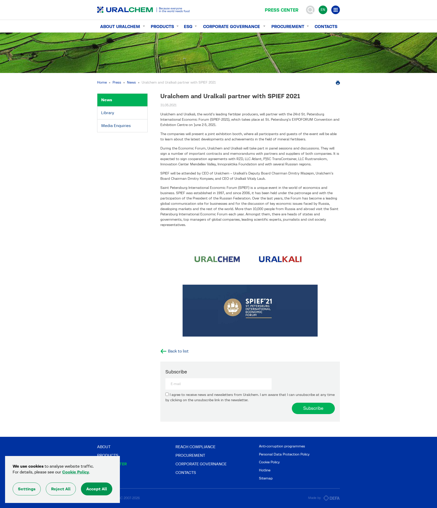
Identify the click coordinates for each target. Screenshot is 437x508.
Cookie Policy (269, 462)
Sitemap (266, 478)
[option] (250, 286)
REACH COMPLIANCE (195, 446)
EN (323, 10)
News (131, 82)
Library (107, 112)
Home (102, 82)
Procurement (287, 26)
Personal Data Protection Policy (284, 454)
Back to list (178, 351)
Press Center (281, 10)
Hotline (264, 470)
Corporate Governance (231, 26)
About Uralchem (120, 26)
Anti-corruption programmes (282, 446)
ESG (188, 26)
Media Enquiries (116, 125)
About (104, 446)
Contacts (326, 26)
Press (117, 82)
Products (162, 26)
